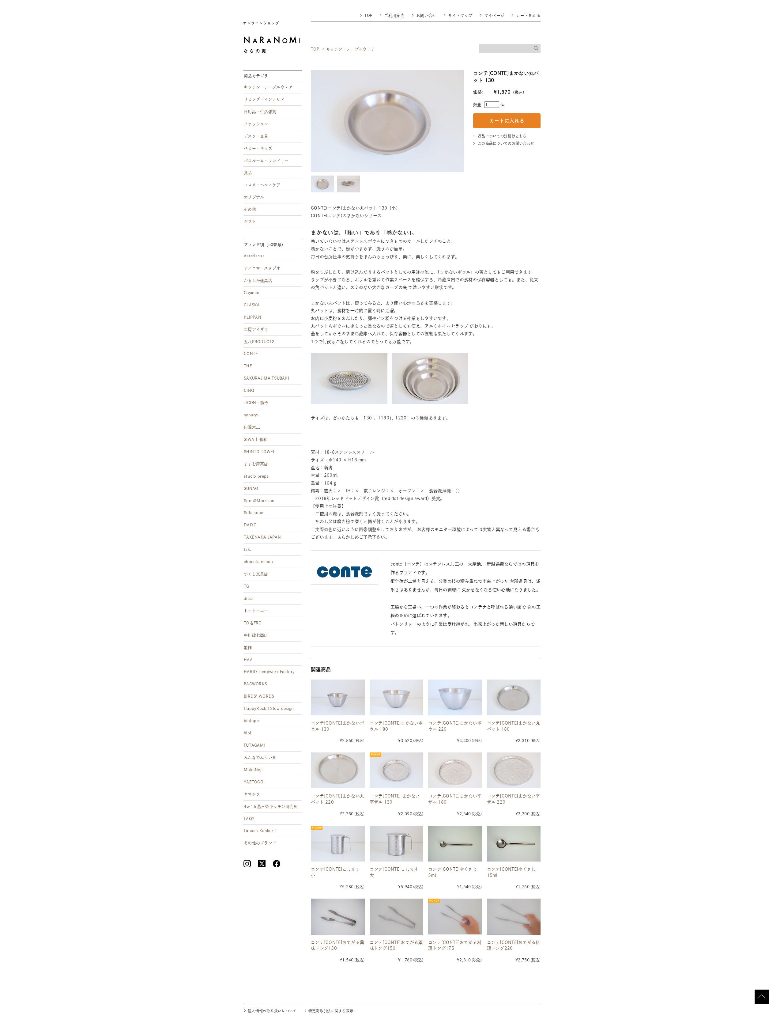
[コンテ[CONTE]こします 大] (397, 844)
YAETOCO (253, 782)
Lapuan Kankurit (260, 831)
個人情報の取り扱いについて (272, 1011)
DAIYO (250, 525)
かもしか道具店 (258, 280)
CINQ (249, 390)
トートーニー (256, 611)
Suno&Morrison (259, 501)
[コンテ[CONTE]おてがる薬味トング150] (397, 916)
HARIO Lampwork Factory (269, 672)
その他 (250, 209)
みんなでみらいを (260, 758)
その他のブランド (260, 843)
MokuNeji (253, 770)
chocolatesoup (258, 562)
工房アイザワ (256, 329)
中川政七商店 (256, 635)
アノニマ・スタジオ (262, 268)
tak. (247, 549)
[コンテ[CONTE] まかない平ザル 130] (397, 770)
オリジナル (254, 197)
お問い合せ (426, 15)
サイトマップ (460, 15)
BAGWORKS (255, 684)
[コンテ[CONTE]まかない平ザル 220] (514, 770)
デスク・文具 (256, 136)
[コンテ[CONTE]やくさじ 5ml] (455, 844)
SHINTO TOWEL (259, 452)
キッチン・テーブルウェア (350, 49)
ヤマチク (252, 794)
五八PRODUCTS (259, 342)
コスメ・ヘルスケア (262, 185)
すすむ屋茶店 (256, 464)
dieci (248, 598)
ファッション (256, 124)
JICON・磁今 (256, 403)
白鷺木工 (252, 427)
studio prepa (256, 476)
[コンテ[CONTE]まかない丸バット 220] (338, 770)
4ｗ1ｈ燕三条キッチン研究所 (271, 807)
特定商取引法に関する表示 (330, 1011)
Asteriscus (254, 256)
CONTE (251, 354)
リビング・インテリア (264, 99)
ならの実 (271, 37)
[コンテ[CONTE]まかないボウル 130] (338, 697)
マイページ (494, 15)
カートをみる (528, 15)
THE (248, 366)
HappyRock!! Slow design (269, 708)
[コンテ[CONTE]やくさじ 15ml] (514, 844)
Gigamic (251, 293)
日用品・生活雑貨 (260, 112)
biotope (251, 721)
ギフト (250, 222)
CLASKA (252, 305)
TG (246, 586)
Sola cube (253, 513)
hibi (247, 733)
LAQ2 (249, 819)
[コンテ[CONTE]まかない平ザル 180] (455, 770)
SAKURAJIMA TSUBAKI (266, 378)
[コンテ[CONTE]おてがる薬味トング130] (338, 916)
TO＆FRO (253, 623)
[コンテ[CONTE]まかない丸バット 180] (514, 697)
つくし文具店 (256, 574)
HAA (248, 660)
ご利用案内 (394, 15)
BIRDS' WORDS (259, 696)
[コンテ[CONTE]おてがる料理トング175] (455, 916)
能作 (248, 648)
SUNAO (251, 489)
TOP (368, 15)
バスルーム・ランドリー (266, 161)
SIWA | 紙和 (256, 439)
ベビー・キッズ (258, 148)
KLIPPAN (252, 317)
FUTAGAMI (254, 745)
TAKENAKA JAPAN (262, 537)
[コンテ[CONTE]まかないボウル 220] (455, 697)
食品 (248, 173)
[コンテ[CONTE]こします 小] (338, 844)
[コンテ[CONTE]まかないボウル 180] (397, 697)
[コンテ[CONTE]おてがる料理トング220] (514, 916)
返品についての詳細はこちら (502, 136)
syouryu (252, 415)
